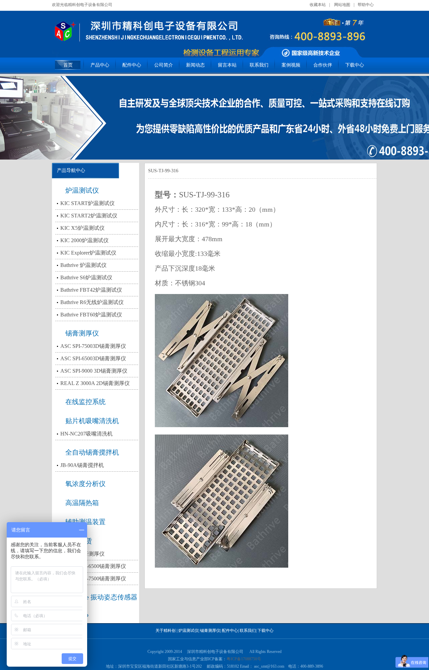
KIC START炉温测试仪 (87, 203)
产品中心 (99, 65)
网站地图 (342, 4)
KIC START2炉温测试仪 (88, 215)
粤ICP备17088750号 (244, 659)
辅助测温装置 (85, 521)
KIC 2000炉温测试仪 (84, 240)
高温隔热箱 (82, 502)
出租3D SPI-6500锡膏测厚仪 (93, 566)
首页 (68, 65)
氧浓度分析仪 (85, 483)
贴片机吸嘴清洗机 (92, 420)
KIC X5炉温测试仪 (82, 228)
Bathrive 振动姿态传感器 (101, 597)
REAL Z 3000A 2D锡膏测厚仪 (95, 383)
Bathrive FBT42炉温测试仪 (91, 290)
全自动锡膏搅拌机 (92, 452)
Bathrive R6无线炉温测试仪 (92, 302)
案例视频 (291, 65)
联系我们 (259, 65)
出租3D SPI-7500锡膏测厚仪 (93, 578)
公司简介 (163, 65)
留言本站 (227, 65)
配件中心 (131, 65)
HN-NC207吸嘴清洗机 (86, 434)
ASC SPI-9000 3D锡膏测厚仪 (93, 371)
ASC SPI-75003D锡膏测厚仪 (93, 346)
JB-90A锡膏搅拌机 (82, 465)
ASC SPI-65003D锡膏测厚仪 (93, 358)
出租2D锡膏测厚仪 (82, 554)
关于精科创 (166, 630)
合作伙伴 (322, 65)
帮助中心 (366, 4)
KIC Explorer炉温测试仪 (88, 253)
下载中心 (354, 65)
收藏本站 (318, 4)
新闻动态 (195, 65)
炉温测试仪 (82, 190)
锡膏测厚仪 (82, 333)
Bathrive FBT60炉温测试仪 (91, 314)
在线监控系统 (85, 401)
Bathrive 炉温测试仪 (83, 265)
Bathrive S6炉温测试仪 (86, 277)
